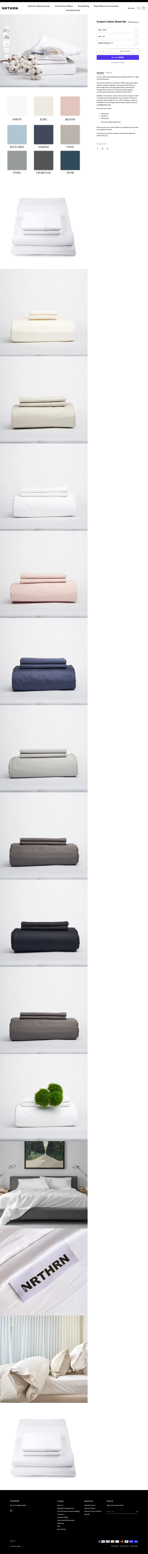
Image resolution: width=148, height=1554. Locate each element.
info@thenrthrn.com (104, 105)
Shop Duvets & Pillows (64, 6)
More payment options (117, 62)
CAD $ (12, 1541)
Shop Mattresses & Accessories (106, 6)
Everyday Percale (73, 10)
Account (131, 8)
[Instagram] (11, 1510)
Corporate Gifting (62, 1517)
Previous (99, 144)
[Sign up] (137, 1512)
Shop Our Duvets (89, 1505)
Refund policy (134, 1546)
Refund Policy (61, 1529)
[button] (136, 22)
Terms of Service (124, 1546)
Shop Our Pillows (89, 1508)
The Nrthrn (18, 1546)
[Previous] (6, 22)
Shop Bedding (83, 6)
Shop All (87, 1514)
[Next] (6, 56)
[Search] (138, 8)
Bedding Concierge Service (65, 1508)
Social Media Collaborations (66, 1520)
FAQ (58, 1526)
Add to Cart (125, 51)
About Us (60, 1505)
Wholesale (60, 1523)
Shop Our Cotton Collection (93, 1511)
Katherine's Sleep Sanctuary (39, 6)
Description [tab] (100, 72)
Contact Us (60, 1514)
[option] (6, 29)
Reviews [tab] (109, 72)
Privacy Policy (115, 1546)
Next (104, 144)
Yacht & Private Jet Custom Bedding (68, 1511)
